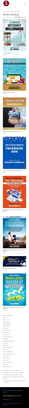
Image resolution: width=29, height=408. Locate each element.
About (8, 390)
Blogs (20, 390)
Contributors (14, 390)
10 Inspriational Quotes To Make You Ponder (13, 372)
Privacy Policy (6, 403)
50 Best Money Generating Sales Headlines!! (13, 374)
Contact (5, 392)
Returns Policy (13, 403)
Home (4, 11)
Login (4, 399)
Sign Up (8, 399)
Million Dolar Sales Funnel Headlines (11, 370)
